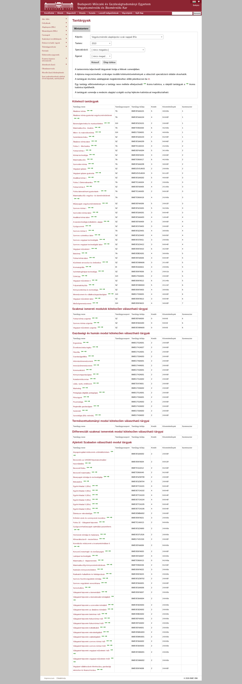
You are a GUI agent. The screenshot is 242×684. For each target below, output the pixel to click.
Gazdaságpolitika (80, 357)
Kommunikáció (79, 370)
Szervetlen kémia (80, 164)
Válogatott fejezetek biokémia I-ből (86, 614)
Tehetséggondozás (49, 47)
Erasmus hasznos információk (48, 60)
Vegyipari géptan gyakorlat (83, 173)
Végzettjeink (127, 13)
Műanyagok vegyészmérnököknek (87, 204)
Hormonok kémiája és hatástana (86, 535)
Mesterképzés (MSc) (49, 31)
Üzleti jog (76, 276)
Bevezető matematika (81, 473)
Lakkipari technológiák (82, 556)
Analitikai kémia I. (80, 178)
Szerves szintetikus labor (83, 235)
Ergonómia (77, 343)
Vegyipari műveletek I (81, 249)
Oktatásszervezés (48, 69)
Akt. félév (46, 19)
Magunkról (71, 13)
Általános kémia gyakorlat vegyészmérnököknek (92, 115)
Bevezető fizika (79, 468)
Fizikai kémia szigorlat (82, 319)
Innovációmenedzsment (83, 366)
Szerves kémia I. (80, 208)
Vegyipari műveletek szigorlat (84, 328)
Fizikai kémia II (79, 187)
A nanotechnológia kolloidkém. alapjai (87, 222)
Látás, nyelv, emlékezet (82, 384)
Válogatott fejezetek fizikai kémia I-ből (88, 619)
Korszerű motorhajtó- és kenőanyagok (88, 552)
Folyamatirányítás (80, 285)
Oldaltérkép (61, 678)
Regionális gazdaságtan (82, 406)
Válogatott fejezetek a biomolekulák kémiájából (91, 597)
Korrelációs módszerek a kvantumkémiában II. (91, 543)
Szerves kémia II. (80, 231)
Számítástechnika (80, 137)
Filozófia (76, 352)
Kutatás (92, 13)
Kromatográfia (78, 267)
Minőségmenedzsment (82, 304)
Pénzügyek (77, 397)
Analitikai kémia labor (81, 217)
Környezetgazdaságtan (82, 375)
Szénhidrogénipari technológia (85, 272)
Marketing (77, 388)
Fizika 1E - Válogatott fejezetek (85, 523)
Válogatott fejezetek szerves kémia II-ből (89, 646)
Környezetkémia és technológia (85, 290)
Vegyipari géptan (79, 169)
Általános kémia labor (81, 142)
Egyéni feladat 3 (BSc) (82, 495)
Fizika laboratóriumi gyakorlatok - (86, 191)
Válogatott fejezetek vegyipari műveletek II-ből (91, 659)
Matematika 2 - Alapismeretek (85, 561)
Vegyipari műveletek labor (83, 299)
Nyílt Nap (139, 13)
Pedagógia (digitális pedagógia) (85, 393)
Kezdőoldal (49, 13)
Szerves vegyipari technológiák (85, 240)
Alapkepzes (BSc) (48, 27)
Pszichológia (78, 402)
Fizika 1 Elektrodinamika (83, 182)
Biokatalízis (77, 482)
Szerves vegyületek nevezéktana (86, 583)
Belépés (196, 5)
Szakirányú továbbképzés (51, 39)
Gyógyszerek (78, 226)
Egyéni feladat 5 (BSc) (82, 504)
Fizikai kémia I (78, 151)
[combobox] (126, 37)
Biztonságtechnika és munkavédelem (88, 124)
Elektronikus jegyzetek (50, 55)
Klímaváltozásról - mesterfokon (85, 539)
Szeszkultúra (78, 588)
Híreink (60, 13)
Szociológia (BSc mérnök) (83, 416)
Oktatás (82, 13)
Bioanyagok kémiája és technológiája (87, 477)
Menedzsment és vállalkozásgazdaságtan (90, 294)
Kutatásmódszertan (81, 379)
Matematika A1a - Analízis (83, 128)
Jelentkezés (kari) (48, 65)
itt (149, 79)
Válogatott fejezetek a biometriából (86, 592)
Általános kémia (79, 111)
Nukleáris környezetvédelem (84, 570)
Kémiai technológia (80, 155)
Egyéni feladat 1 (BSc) (82, 486)
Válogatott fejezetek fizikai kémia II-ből (88, 623)
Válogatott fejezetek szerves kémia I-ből (89, 641)
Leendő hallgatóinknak (109, 13)
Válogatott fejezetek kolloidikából (86, 628)
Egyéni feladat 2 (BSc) (82, 491)
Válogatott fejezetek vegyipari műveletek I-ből (91, 651)
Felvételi (45, 51)
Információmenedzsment (83, 361)
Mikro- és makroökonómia (83, 133)
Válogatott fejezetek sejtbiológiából (86, 637)
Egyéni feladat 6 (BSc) (82, 509)
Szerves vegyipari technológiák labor (88, 245)
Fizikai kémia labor (80, 258)
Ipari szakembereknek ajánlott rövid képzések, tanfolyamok (53, 77)
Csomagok (46, 35)
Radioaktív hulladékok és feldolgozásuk (89, 574)
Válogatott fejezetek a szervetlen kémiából (90, 605)
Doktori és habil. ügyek (51, 43)
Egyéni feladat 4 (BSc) (82, 500)
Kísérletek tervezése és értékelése (87, 263)
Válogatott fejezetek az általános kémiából (89, 610)
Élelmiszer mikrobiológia (82, 513)
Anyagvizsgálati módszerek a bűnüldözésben (91, 452)
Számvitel (77, 411)
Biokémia (76, 254)
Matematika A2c (79, 160)
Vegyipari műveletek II (82, 281)
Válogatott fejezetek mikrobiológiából (87, 632)
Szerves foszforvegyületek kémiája (87, 579)
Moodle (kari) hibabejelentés (53, 72)
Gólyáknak (46, 23)
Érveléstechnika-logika (82, 348)
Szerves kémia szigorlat (82, 323)
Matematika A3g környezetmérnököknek (89, 565)
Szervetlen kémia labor (82, 213)
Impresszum (49, 678)
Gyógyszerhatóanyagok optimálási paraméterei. (92, 527)
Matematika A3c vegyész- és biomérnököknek (91, 196)
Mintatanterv (81, 28)
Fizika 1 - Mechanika (81, 146)
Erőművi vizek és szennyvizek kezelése (89, 518)
